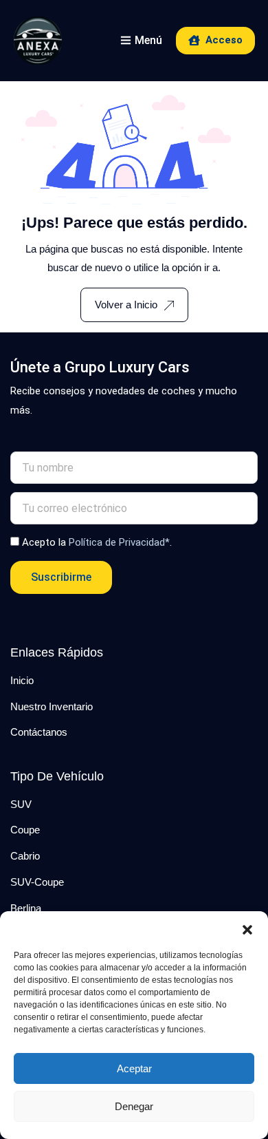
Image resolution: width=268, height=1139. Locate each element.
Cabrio (25, 856)
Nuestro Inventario (51, 706)
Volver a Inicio (126, 304)
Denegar (134, 1106)
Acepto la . (97, 542)
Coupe (25, 829)
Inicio (22, 680)
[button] (247, 928)
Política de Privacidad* (119, 542)
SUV (21, 804)
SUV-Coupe (37, 882)
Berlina (25, 908)
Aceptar (134, 1068)
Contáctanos (38, 732)
